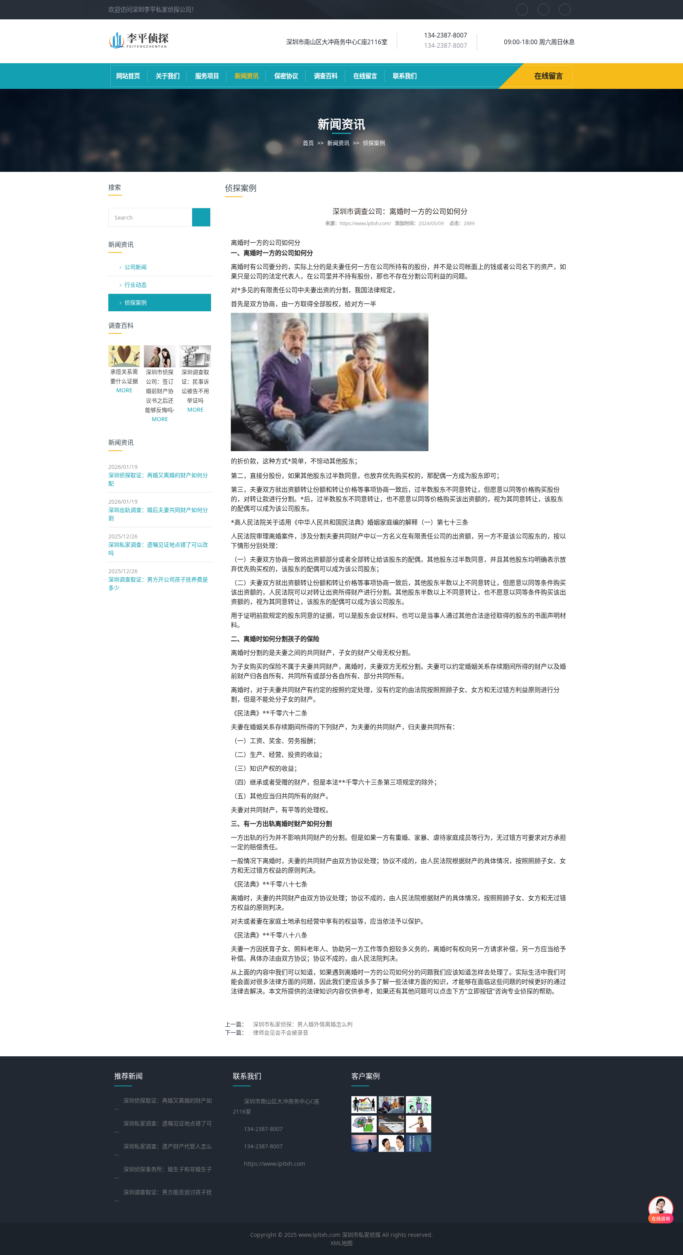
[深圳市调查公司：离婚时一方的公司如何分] (392, 1104)
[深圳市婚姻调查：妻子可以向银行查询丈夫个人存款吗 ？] (365, 1124)
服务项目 (207, 76)
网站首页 (128, 76)
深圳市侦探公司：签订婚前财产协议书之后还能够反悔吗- (160, 391)
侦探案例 (374, 143)
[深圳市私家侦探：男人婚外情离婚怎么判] (419, 1104)
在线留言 (365, 76)
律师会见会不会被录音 (280, 1032)
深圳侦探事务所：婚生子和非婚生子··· (163, 1173)
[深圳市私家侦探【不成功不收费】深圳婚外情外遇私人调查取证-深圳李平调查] (140, 46)
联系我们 (405, 76)
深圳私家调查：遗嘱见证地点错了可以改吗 (158, 549)
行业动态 (136, 284)
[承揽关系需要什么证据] (124, 363)
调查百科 (326, 76)
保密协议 (286, 76)
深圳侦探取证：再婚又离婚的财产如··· (163, 1105)
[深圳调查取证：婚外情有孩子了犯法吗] (365, 1143)
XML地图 (341, 1243)
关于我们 (167, 76)
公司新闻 (136, 267)
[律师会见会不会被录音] (365, 1104)
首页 (308, 143)
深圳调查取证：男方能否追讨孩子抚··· (163, 1196)
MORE (124, 390)
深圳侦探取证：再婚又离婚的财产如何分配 (158, 479)
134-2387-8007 (445, 45)
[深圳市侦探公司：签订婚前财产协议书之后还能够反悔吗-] (159, 363)
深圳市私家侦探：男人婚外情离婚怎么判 (303, 1024)
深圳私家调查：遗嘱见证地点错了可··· (163, 1128)
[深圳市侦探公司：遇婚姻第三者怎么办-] (392, 1143)
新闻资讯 (246, 76)
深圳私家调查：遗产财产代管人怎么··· (163, 1150)
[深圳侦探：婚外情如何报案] (419, 1143)
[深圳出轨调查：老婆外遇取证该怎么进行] (419, 1124)
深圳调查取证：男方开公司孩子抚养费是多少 (158, 583)
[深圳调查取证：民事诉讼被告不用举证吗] (195, 363)
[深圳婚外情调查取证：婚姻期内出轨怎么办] (392, 1124)
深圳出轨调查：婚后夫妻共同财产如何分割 (158, 514)
